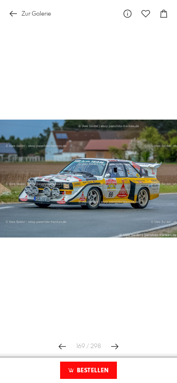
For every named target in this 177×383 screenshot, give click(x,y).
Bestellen (92, 371)
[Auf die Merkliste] (146, 13)
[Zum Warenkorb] (164, 13)
